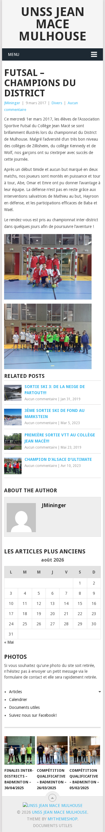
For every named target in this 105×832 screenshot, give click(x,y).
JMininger (12, 103)
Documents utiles (24, 707)
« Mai (9, 642)
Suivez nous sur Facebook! (33, 715)
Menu (13, 54)
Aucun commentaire (40, 399)
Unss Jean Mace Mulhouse (52, 24)
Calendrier (18, 699)
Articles (15, 691)
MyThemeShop (62, 819)
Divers (57, 103)
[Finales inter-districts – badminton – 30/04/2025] (19, 750)
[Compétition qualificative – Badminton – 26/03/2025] (52, 750)
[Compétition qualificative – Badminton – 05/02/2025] (84, 750)
